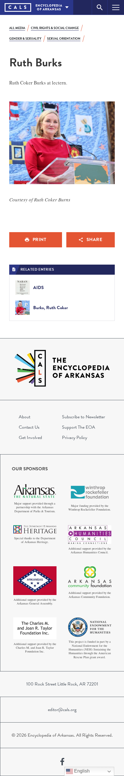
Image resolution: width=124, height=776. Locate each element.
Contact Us (29, 427)
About (24, 416)
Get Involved (30, 437)
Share (94, 239)
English (81, 771)
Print (39, 239)
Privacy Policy (74, 437)
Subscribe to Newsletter (83, 416)
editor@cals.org (62, 709)
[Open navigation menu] (116, 7)
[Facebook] (62, 762)
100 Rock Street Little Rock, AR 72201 (62, 684)
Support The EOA (78, 427)
